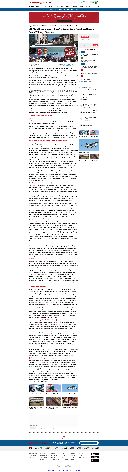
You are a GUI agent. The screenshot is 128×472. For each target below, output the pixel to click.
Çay (30, 381)
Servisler (38, 6)
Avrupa (56, 9)
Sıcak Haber (73, 461)
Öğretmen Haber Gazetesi (33, 25)
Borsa (30, 448)
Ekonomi (51, 6)
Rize (42, 381)
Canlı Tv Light (31, 457)
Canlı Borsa (52, 453)
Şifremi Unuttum (82, 457)
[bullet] (47, 428)
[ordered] (45, 428)
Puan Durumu (64, 448)
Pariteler (79, 448)
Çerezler (64, 470)
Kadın (62, 6)
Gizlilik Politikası (59, 470)
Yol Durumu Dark (32, 455)
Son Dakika (31, 6)
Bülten (60, 9)
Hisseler (72, 448)
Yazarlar (81, 6)
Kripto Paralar (95, 448)
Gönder (32, 428)
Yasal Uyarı (78, 470)
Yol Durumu (86, 448)
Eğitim (68, 9)
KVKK (67, 470)
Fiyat (38, 381)
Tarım (46, 381)
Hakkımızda (50, 470)
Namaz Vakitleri (38, 448)
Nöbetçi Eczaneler (44, 457)
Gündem (45, 6)
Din (64, 9)
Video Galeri (73, 455)
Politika (77, 9)
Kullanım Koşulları (72, 470)
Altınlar (63, 453)
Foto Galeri (68, 6)
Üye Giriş (81, 453)
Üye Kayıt (81, 455)
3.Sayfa (51, 9)
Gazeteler (88, 6)
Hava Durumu (55, 448)
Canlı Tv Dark (42, 453)
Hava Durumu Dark (33, 453)
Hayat (72, 9)
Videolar (75, 6)
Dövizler (63, 455)
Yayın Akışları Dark (44, 455)
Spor (57, 6)
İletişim (54, 470)
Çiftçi (34, 381)
